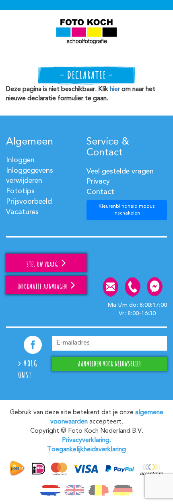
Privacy (98, 181)
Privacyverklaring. (86, 440)
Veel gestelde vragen (120, 171)
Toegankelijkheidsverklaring (86, 449)
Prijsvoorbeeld (29, 201)
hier (115, 89)
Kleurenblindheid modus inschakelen (127, 210)
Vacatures (22, 212)
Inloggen (20, 160)
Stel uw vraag (43, 264)
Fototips (20, 191)
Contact (100, 192)
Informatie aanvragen (43, 287)
